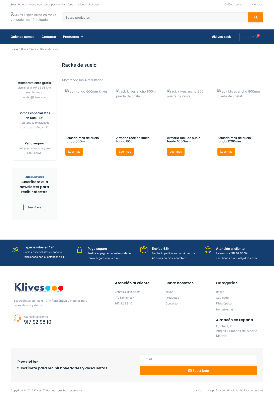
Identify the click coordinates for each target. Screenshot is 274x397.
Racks (34, 49)
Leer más (74, 151)
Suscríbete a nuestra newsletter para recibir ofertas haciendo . (55, 4)
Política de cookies (251, 390)
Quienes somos (23, 37)
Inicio (14, 49)
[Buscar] (255, 17)
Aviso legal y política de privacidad (217, 390)
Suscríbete (34, 207)
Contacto (49, 37)
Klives (24, 49)
